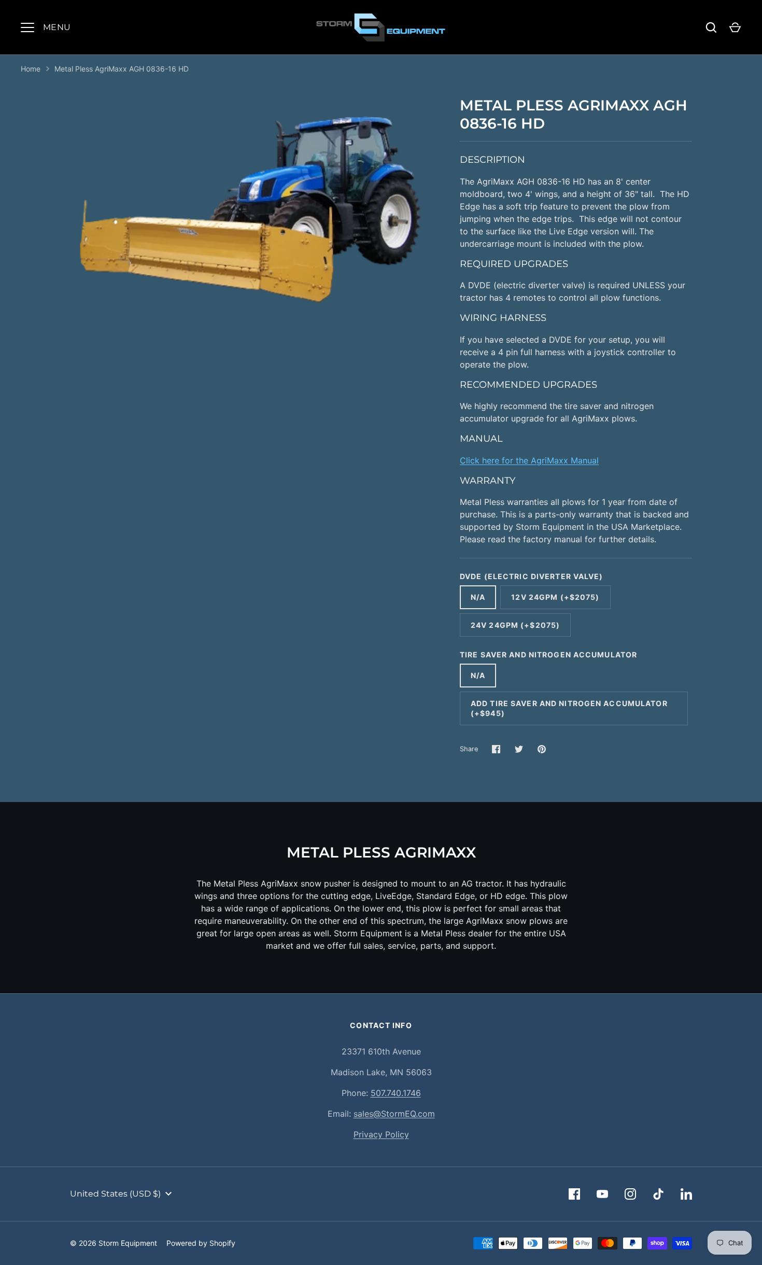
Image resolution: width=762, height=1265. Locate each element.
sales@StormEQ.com (394, 1113)
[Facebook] (574, 1194)
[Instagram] (630, 1194)
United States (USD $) (115, 1194)
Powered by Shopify (200, 1243)
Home (30, 68)
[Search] (711, 27)
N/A (478, 597)
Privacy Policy (381, 1134)
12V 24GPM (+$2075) (555, 597)
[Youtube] (602, 1194)
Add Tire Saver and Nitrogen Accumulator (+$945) (569, 708)
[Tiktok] (658, 1194)
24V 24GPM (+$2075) (515, 625)
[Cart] (735, 27)
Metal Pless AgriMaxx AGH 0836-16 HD (121, 68)
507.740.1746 (396, 1093)
